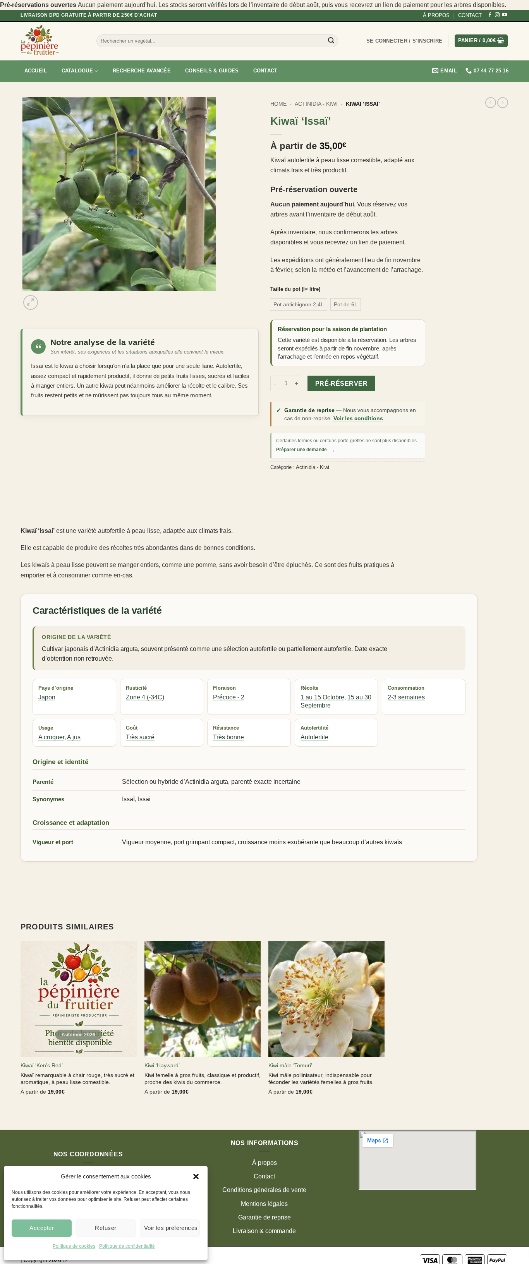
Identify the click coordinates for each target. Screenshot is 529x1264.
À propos (264, 1162)
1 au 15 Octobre (322, 697)
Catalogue (77, 71)
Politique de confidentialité (127, 1246)
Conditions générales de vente (264, 1190)
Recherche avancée (142, 71)
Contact (265, 71)
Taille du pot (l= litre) (295, 289)
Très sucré (140, 737)
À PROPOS (436, 15)
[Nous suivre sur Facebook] (490, 15)
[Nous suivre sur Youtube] (504, 15)
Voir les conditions (358, 418)
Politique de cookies (74, 1246)
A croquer (51, 737)
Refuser (105, 1227)
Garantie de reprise (264, 1217)
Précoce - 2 (228, 697)
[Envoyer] (331, 41)
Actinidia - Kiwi (316, 104)
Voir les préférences (171, 1227)
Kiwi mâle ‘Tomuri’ (290, 1065)
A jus (74, 737)
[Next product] (490, 102)
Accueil (35, 71)
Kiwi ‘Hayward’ (162, 1065)
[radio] (298, 304)
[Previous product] (502, 102)
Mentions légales (264, 1203)
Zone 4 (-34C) (145, 697)
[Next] (49, 298)
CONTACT (470, 15)
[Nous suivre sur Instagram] (497, 15)
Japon (46, 697)
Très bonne (228, 737)
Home (278, 104)
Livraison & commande (264, 1231)
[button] (196, 1176)
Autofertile (314, 737)
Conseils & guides (212, 71)
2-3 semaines (406, 697)
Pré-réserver (341, 383)
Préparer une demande (305, 450)
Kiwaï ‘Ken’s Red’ (42, 1065)
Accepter (41, 1227)
